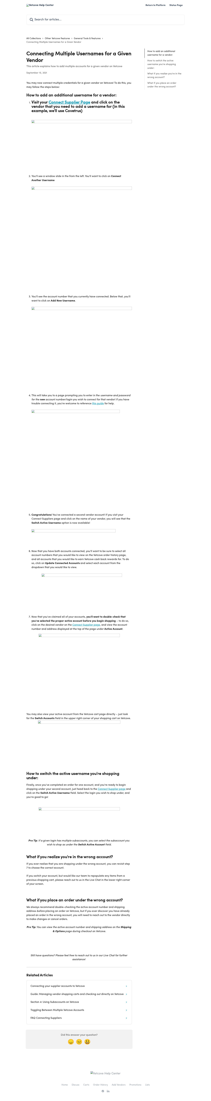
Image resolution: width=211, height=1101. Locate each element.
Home (64, 1085)
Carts (86, 1085)
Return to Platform (156, 5)
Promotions (135, 1085)
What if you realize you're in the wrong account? (164, 75)
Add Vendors (118, 1085)
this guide (98, 403)
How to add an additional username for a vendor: (161, 53)
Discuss (75, 1085)
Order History (100, 1085)
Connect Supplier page (86, 625)
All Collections (33, 38)
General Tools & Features (87, 38)
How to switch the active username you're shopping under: (161, 64)
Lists (147, 1085)
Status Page (176, 5)
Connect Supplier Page (69, 102)
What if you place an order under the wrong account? (161, 85)
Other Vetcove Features (57, 38)
